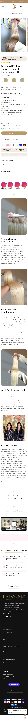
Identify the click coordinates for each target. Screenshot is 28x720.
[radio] (5, 80)
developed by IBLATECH (18, 707)
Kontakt (5, 642)
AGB (4, 662)
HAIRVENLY (10, 707)
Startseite (3, 11)
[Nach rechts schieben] (17, 54)
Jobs (4, 636)
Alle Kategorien (7, 629)
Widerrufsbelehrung (8, 666)
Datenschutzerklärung (9, 659)
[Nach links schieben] (10, 54)
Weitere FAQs (14, 586)
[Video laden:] (14, 524)
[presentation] (2, 80)
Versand (7, 125)
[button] (3, 6)
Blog (4, 639)
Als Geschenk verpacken (11, 139)
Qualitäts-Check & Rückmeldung (11, 646)
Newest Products (12, 11)
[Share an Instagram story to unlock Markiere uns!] (4, 185)
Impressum (6, 655)
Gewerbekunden (7, 632)
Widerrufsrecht (7, 709)
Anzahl (2, 117)
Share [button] (4, 176)
